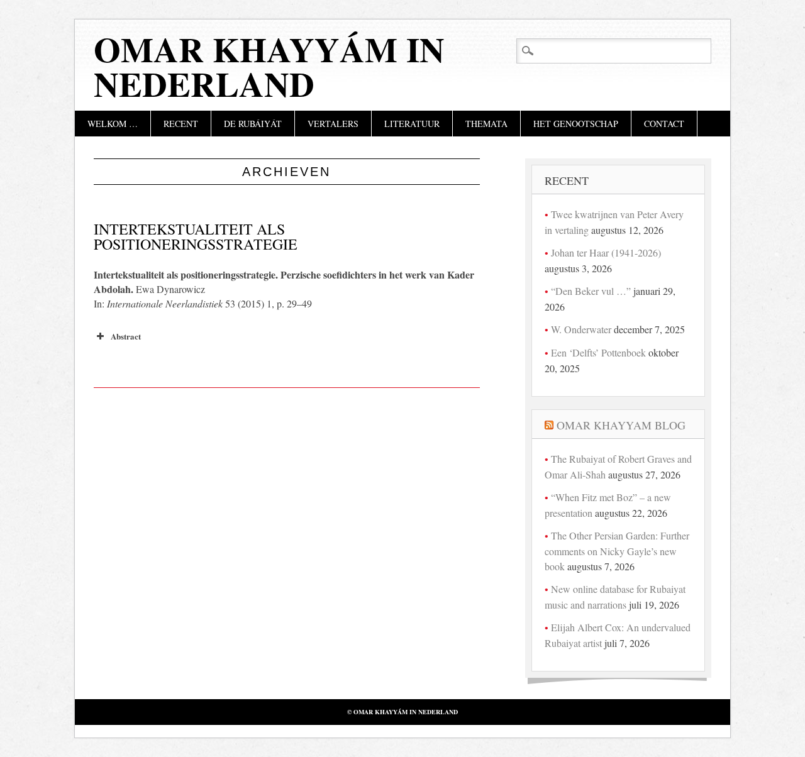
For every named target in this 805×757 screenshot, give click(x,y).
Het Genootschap (575, 124)
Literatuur (412, 124)
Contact (664, 124)
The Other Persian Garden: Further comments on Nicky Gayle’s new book (617, 551)
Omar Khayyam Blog (621, 425)
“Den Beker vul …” (591, 290)
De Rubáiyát (253, 124)
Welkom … (112, 124)
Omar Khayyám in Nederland (269, 66)
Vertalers (333, 124)
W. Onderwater (581, 329)
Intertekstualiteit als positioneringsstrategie (195, 236)
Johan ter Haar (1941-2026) (606, 252)
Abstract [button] (126, 336)
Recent (181, 124)
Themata (486, 124)
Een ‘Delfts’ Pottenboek (598, 352)
